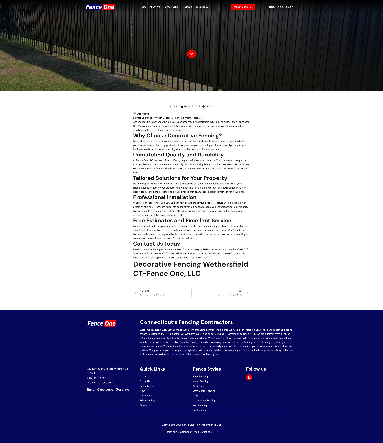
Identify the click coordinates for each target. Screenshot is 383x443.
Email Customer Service (108, 389)
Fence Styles (170, 7)
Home (143, 7)
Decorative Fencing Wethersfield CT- (190, 268)
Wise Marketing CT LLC (205, 431)
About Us (155, 7)
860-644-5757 (281, 7)
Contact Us (201, 7)
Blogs (188, 7)
